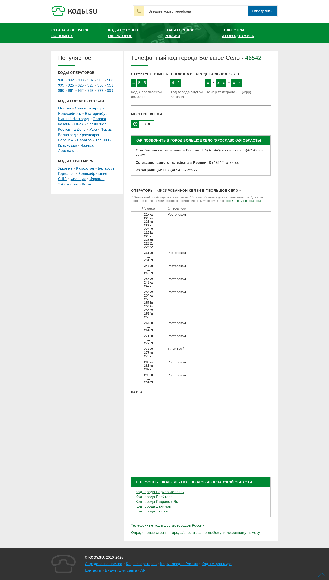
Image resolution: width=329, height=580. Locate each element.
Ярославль (68, 151)
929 (90, 85)
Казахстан (85, 168)
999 (110, 91)
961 (71, 91)
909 (61, 85)
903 (81, 80)
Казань (64, 124)
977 (100, 91)
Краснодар (67, 145)
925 (71, 85)
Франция (78, 179)
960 (61, 91)
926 (81, 85)
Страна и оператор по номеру (70, 33)
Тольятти (103, 140)
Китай (87, 184)
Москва (64, 108)
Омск (78, 124)
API (143, 570)
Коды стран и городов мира (238, 33)
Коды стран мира (217, 564)
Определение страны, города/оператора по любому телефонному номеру (195, 533)
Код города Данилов (153, 506)
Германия (66, 173)
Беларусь (106, 168)
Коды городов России (179, 33)
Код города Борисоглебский (160, 492)
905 (100, 80)
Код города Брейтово (154, 497)
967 (90, 91)
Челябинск (96, 124)
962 (81, 91)
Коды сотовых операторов (123, 33)
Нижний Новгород (73, 119)
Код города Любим (152, 511)
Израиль (96, 179)
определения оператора (243, 201)
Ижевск (87, 145)
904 (90, 80)
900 (61, 80)
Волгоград (67, 135)
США (62, 179)
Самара (99, 119)
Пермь (106, 129)
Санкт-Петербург (90, 108)
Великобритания (92, 173)
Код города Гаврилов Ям (157, 501)
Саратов (84, 140)
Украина (65, 168)
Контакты (93, 570)
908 (110, 80)
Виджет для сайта (121, 570)
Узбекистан (68, 184)
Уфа (93, 129)
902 (71, 80)
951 (110, 85)
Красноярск (89, 135)
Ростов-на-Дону (72, 129)
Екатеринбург (97, 113)
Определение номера (103, 564)
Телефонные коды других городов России (167, 525)
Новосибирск (69, 113)
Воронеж (65, 140)
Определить (262, 11)
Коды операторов (141, 564)
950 (100, 85)
